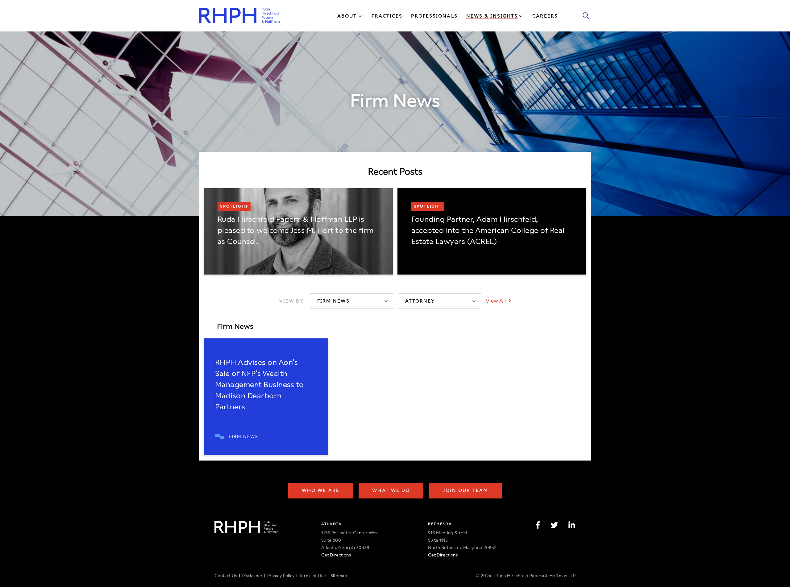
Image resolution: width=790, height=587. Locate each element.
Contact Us (225, 575)
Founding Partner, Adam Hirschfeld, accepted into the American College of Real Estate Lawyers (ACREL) (488, 230)
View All (497, 301)
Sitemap (339, 575)
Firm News (243, 436)
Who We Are (320, 490)
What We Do (391, 490)
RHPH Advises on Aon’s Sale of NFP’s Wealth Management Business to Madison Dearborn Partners (259, 384)
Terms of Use (312, 575)
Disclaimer (252, 575)
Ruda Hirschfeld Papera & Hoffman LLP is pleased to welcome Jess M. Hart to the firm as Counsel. (296, 230)
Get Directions (336, 554)
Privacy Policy (281, 575)
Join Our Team (465, 490)
